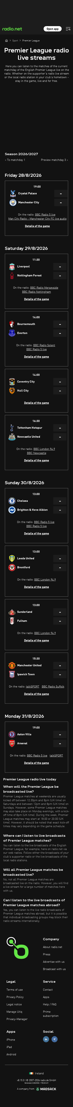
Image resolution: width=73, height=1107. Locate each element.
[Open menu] (68, 28)
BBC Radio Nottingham (36, 291)
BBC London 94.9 (44, 449)
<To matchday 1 (15, 160)
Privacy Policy (15, 997)
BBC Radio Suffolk (53, 686)
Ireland (39, 1073)
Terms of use (14, 989)
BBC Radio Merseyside (44, 287)
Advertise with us (53, 961)
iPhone (10, 1039)
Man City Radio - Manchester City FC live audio (37, 218)
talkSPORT (32, 686)
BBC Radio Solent (44, 345)
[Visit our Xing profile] (54, 1039)
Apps (46, 997)
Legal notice (14, 1004)
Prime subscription (51, 1013)
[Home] (6, 40)
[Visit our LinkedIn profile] (46, 1039)
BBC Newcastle (36, 453)
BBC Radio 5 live (45, 214)
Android (11, 1054)
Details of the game (37, 226)
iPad (9, 1047)
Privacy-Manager (17, 1019)
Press (46, 954)
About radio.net (52, 947)
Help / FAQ (49, 1004)
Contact (48, 989)
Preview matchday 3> (54, 160)
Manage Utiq (14, 1011)
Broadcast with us (54, 969)
